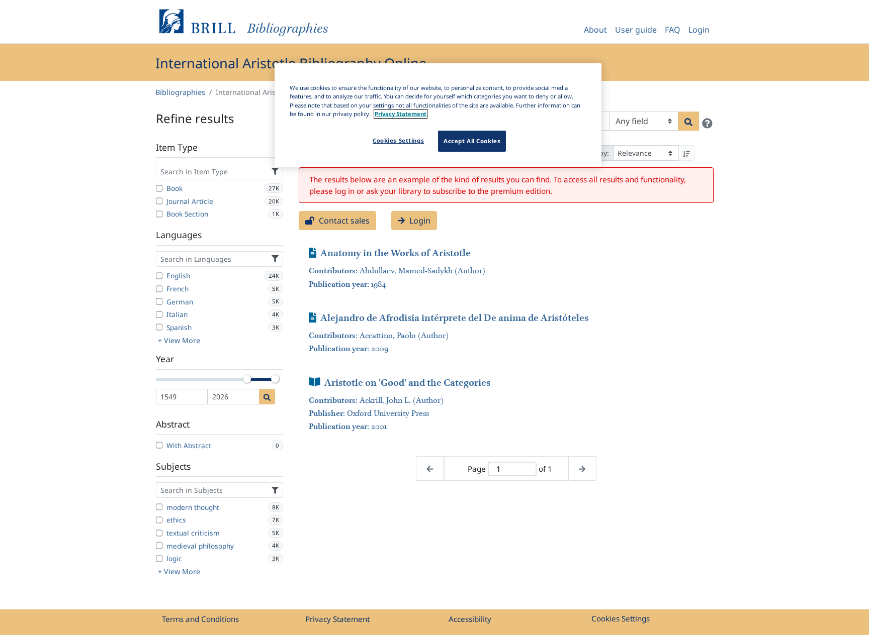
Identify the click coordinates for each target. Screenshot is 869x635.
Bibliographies (180, 92)
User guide (636, 29)
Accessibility (470, 619)
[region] (438, 115)
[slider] (247, 379)
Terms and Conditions (200, 619)
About (595, 29)
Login (699, 29)
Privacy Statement (337, 619)
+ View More (179, 340)
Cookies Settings (620, 618)
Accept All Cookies (472, 141)
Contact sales (343, 220)
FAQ (672, 29)
